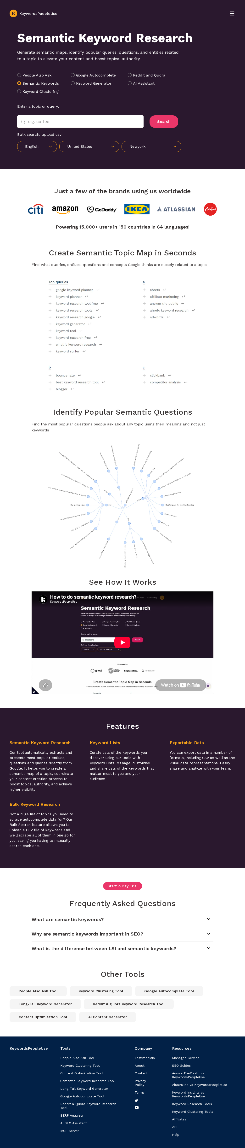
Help (175, 1134)
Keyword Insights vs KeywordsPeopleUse (188, 1094)
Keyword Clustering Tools (192, 1111)
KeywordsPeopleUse (38, 13)
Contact (141, 1073)
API (174, 1127)
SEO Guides (181, 1065)
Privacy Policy (140, 1083)
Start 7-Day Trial (122, 886)
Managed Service (185, 1058)
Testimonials (145, 1058)
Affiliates (179, 1119)
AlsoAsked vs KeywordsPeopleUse (199, 1085)
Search (164, 121)
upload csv (51, 134)
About (140, 1065)
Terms (140, 1092)
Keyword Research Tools (192, 1104)
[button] (151, 146)
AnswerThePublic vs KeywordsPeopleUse (188, 1075)
